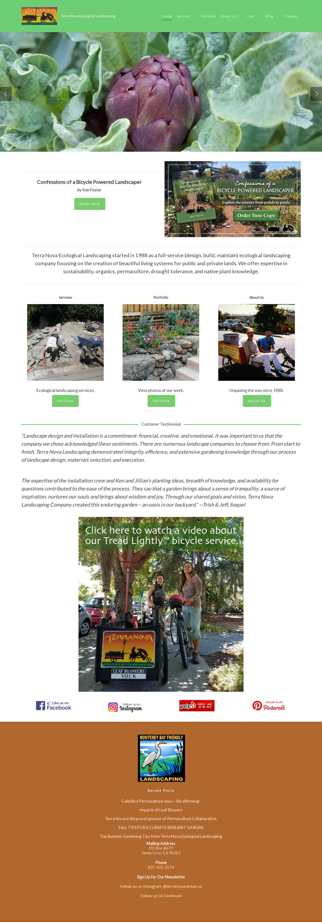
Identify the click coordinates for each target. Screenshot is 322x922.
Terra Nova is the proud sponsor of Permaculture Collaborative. (161, 818)
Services (183, 16)
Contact (290, 16)
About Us (228, 16)
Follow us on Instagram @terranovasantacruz (161, 886)
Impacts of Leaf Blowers (161, 809)
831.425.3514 (161, 867)
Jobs (251, 16)
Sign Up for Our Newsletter (161, 876)
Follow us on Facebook (161, 895)
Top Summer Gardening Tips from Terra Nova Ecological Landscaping (161, 836)
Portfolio (208, 16)
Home (167, 16)
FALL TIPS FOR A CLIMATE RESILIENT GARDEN (161, 827)
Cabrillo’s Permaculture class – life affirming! (161, 801)
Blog (269, 16)
